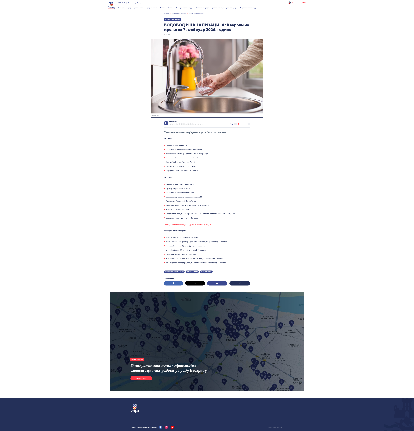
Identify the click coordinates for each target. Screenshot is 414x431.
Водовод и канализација (196, 13)
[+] (249, 124)
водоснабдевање (206, 271)
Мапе (129, 3)
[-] (235, 124)
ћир (119, 3)
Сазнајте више (141, 378)
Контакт (190, 420)
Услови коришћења (157, 420)
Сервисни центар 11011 (299, 3)
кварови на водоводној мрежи (174, 271)
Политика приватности (138, 420)
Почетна (166, 13)
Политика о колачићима (175, 420)
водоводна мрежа (192, 271)
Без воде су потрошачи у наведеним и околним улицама (188, 224)
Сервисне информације (179, 13)
